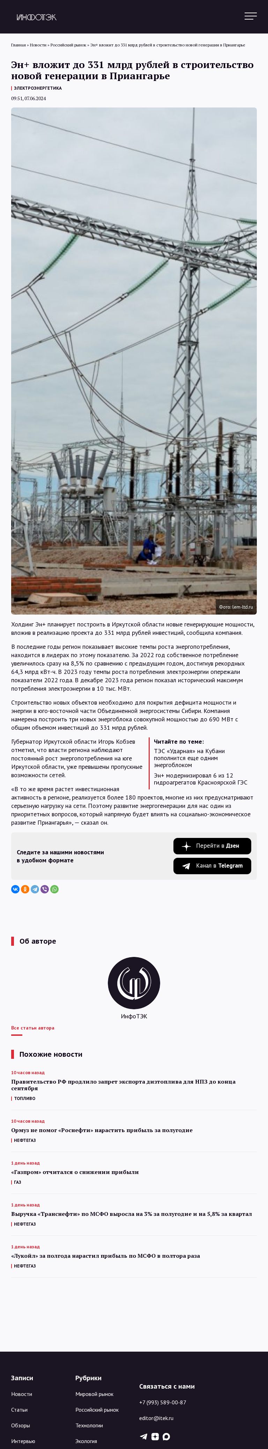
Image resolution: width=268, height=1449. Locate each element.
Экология (86, 1440)
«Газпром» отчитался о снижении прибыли (75, 1172)
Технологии (89, 1425)
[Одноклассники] (25, 889)
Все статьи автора (32, 1028)
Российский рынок (97, 1409)
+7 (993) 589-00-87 (162, 1402)
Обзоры (20, 1425)
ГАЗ (17, 1182)
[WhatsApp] (54, 889)
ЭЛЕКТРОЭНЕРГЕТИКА (38, 88)
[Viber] (44, 889)
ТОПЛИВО (24, 1098)
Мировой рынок (94, 1393)
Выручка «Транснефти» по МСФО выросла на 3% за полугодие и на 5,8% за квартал (131, 1214)
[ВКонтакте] (15, 889)
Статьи (19, 1409)
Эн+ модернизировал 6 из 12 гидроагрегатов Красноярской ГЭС (200, 779)
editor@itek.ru (156, 1417)
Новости (21, 1393)
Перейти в (217, 845)
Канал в (219, 865)
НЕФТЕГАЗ (25, 1140)
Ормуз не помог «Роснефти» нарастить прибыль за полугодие (102, 1130)
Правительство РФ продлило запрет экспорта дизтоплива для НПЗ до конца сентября (123, 1085)
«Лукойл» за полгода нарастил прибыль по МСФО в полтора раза (105, 1256)
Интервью (23, 1440)
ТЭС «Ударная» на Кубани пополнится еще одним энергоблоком (189, 758)
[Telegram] (35, 889)
